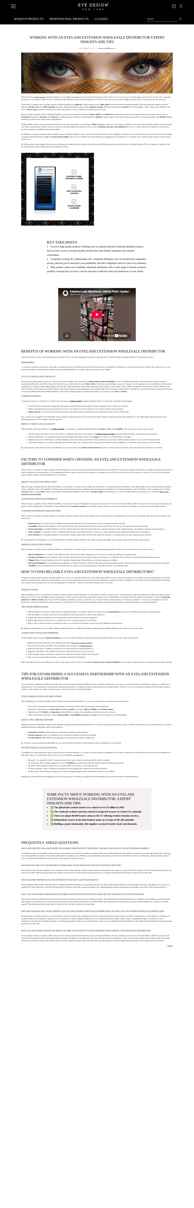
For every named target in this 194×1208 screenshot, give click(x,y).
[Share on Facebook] (164, 950)
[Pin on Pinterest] (168, 950)
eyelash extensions (85, 646)
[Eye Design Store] (94, 6)
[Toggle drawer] (13, 6)
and (82, 643)
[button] (172, 950)
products (96, 437)
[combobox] (162, 19)
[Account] (181, 6)
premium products (27, 362)
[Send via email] (170, 950)
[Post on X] (166, 950)
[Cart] (174, 6)
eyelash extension (39, 97)
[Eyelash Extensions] (97, 189)
